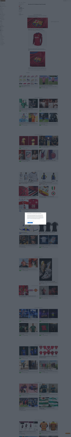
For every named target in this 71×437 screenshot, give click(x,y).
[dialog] (35, 218)
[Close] (45, 213)
